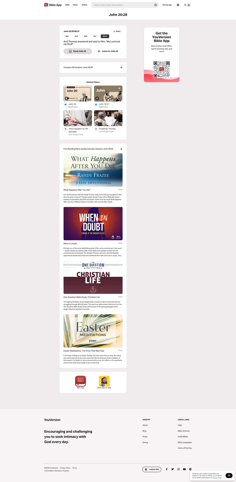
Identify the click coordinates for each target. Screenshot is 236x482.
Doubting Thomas (110, 128)
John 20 (74, 104)
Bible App (80, 388)
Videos (84, 5)
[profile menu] (187, 4)
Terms (74, 468)
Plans (75, 5)
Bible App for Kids (104, 388)
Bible (67, 5)
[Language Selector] (178, 4)
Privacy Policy (65, 468)
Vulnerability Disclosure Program (56, 471)
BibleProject (73, 107)
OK (229, 475)
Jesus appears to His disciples (78, 130)
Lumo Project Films (75, 134)
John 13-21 (106, 104)
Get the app (167, 5)
